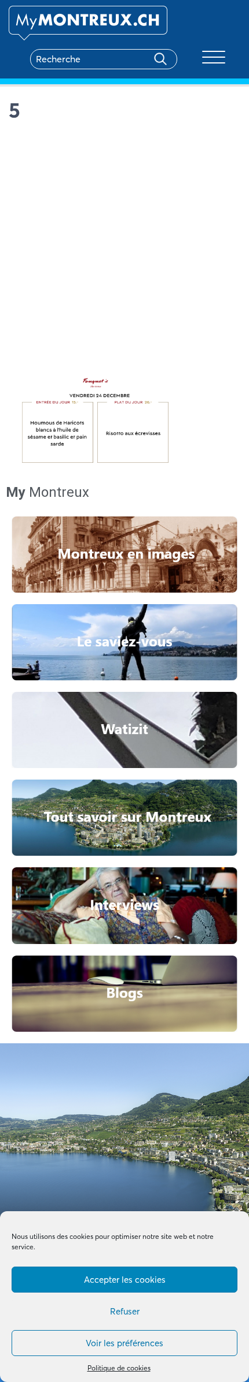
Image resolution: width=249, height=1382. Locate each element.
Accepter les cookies (125, 1279)
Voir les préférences (124, 1343)
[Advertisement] (124, 252)
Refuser (125, 1311)
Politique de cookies (119, 1368)
